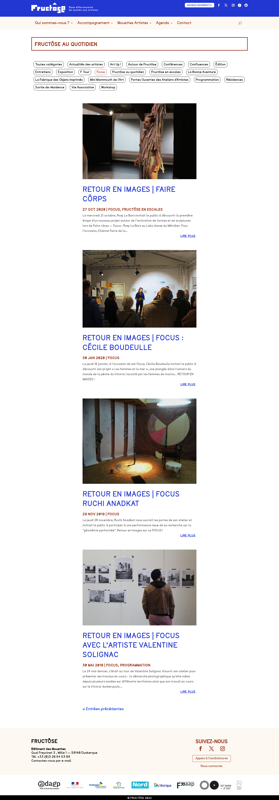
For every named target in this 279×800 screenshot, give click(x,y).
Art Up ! (115, 64)
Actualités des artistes (86, 64)
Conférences (173, 64)
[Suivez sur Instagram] (233, 5)
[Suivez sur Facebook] (218, 5)
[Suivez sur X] (226, 5)
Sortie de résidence (49, 87)
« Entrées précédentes (103, 709)
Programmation (207, 80)
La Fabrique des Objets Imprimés (59, 80)
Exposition (65, 72)
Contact (184, 23)
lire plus (187, 236)
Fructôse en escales (166, 72)
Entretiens (43, 72)
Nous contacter (212, 766)
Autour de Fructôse (142, 64)
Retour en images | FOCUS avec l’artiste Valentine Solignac (131, 645)
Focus (101, 72)
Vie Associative (83, 87)
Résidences (234, 80)
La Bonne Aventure (202, 72)
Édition (220, 64)
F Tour (84, 72)
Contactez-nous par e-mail (51, 760)
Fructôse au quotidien (128, 72)
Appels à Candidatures (211, 758)
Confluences (199, 64)
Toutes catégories (48, 64)
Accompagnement (93, 23)
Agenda (162, 23)
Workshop (108, 87)
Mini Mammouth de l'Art (107, 80)
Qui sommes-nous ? (52, 23)
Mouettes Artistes (132, 23)
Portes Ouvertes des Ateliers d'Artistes (159, 80)
